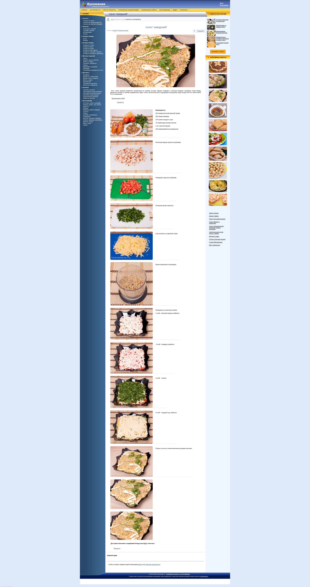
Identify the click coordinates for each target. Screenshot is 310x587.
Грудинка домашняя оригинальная (222, 20)
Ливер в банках (214, 213)
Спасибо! (201, 31)
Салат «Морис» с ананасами (214, 222)
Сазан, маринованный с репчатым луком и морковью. (216, 227)
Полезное (184, 10)
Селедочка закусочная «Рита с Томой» (216, 232)
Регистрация (224, 5)
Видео (175, 10)
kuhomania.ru (204, 576)
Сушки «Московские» (215, 242)
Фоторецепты (95, 10)
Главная (84, 10)
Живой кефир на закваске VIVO (221, 26)
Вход (221, 3)
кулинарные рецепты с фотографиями (178, 574)
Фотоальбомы (164, 10)
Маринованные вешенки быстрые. (222, 32)
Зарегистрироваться (153, 564)
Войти (140, 564)
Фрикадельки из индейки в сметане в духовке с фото (222, 38)
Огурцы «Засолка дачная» (217, 239)
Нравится (120, 102)
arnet (112, 19)
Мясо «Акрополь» (214, 245)
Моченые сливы (214, 236)
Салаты (114, 30)
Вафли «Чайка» (214, 216)
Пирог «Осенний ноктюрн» (217, 219)
